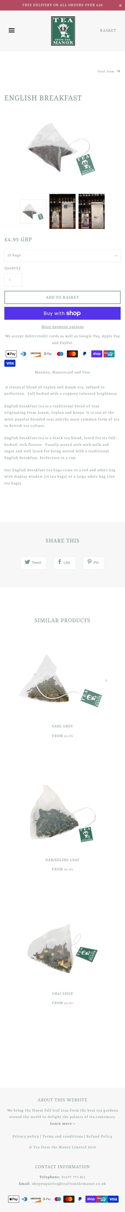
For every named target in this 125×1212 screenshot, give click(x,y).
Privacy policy (25, 1137)
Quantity (12, 268)
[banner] (63, 31)
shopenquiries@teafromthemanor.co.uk (69, 1184)
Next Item (106, 71)
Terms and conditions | (64, 1137)
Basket (108, 30)
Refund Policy (99, 1137)
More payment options (63, 327)
